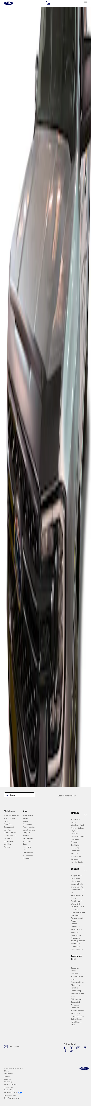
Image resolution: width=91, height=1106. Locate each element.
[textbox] (19, 795)
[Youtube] (78, 1048)
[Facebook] (65, 1048)
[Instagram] (85, 1048)
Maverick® (71, 795)
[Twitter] (71, 1048)
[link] (7, 1071)
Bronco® (62, 795)
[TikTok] (71, 1050)
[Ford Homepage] (84, 1068)
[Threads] (65, 1050)
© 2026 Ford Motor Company (13, 1068)
